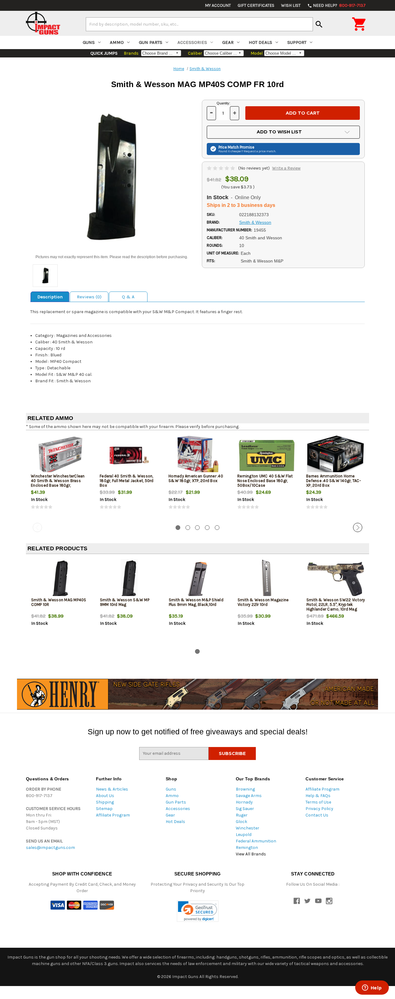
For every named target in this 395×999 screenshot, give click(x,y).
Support (296, 42)
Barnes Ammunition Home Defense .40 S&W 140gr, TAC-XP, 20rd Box (333, 481)
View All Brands (251, 854)
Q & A (128, 297)
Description (50, 297)
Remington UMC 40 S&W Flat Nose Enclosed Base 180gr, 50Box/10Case (265, 481)
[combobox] (199, 24)
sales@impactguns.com (50, 847)
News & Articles (112, 789)
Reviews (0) (89, 297)
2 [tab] (187, 527)
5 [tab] (217, 527)
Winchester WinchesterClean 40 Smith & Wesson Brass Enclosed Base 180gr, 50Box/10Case (58, 483)
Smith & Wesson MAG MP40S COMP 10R (58, 602)
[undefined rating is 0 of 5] (221, 168)
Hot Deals (260, 42)
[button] (197, 911)
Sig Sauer (245, 808)
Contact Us (317, 815)
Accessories (192, 42)
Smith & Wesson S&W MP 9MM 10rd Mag (124, 602)
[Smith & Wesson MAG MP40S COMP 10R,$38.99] (60, 579)
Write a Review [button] (286, 168)
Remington (247, 847)
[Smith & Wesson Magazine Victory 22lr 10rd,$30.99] (267, 579)
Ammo (117, 42)
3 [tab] (197, 527)
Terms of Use (318, 802)
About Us (105, 795)
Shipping (105, 802)
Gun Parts (150, 42)
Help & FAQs (318, 795)
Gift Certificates (256, 5)
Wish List (291, 5)
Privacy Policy (319, 808)
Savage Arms (249, 795)
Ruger (241, 815)
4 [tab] (207, 527)
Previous (37, 527)
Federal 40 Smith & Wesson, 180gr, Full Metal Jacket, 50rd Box (127, 481)
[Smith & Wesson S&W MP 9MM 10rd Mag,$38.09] (129, 579)
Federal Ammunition (256, 841)
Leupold (244, 834)
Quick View (60, 455)
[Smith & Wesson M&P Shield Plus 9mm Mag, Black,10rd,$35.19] (198, 579)
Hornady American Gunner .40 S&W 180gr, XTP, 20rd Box (195, 478)
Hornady (244, 802)
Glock (241, 821)
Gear (228, 42)
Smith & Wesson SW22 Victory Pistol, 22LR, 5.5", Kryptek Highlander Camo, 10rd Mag (335, 604)
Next (357, 527)
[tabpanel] (60, 477)
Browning (245, 789)
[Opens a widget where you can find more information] (372, 988)
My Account (218, 5)
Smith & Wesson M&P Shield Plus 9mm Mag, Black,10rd (196, 602)
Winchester (247, 828)
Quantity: (223, 103)
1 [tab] (178, 527)
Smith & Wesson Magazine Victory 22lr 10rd (263, 602)
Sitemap (104, 808)
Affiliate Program (113, 815)
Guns (89, 42)
